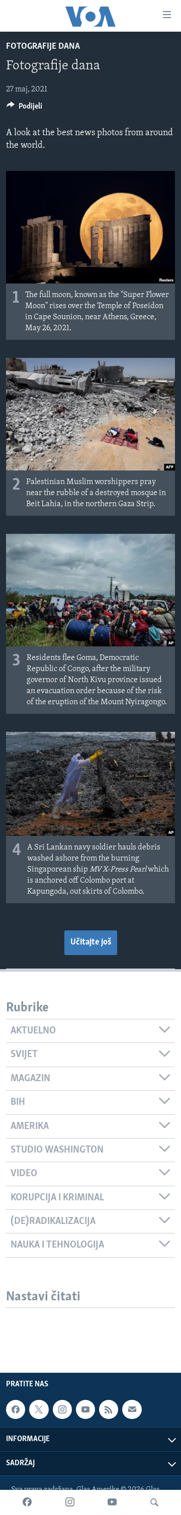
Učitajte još (90, 942)
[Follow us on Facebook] (15, 1409)
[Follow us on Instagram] (62, 1409)
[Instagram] (69, 1502)
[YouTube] (112, 1502)
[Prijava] (131, 1409)
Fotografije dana (43, 46)
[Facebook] (27, 1502)
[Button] (24, 108)
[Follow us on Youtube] (85, 1409)
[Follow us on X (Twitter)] (38, 1409)
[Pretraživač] (154, 1502)
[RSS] (108, 1409)
